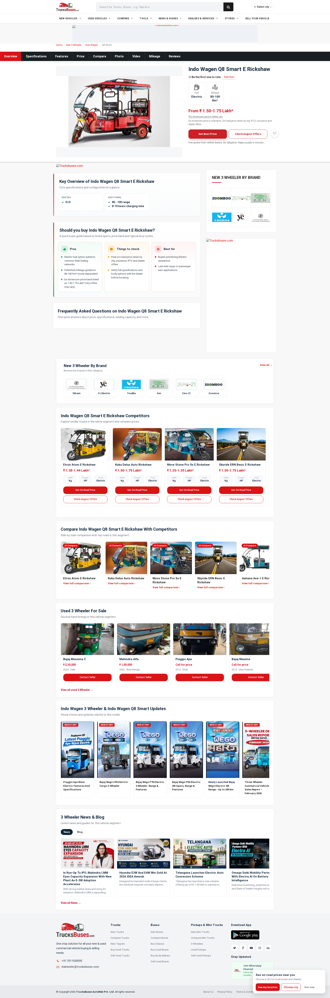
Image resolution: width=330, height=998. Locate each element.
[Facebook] (242, 947)
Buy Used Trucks (120, 949)
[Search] (228, 6)
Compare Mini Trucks (203, 937)
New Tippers (118, 943)
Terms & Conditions (247, 991)
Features (61, 56)
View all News (71, 902)
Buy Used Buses (160, 949)
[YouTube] (251, 947)
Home (59, 45)
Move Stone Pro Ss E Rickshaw (188, 464)
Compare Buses (159, 937)
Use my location (267, 987)
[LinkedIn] (268, 947)
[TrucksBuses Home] (75, 930)
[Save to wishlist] (274, 133)
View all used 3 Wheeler (77, 689)
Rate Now (229, 77)
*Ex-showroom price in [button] (205, 116)
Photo (119, 56)
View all (266, 365)
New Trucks (117, 932)
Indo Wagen (91, 45)
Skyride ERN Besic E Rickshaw (239, 464)
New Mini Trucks (200, 932)
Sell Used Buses (160, 961)
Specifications (36, 56)
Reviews (174, 56)
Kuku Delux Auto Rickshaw (133, 464)
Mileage (154, 56)
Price (80, 56)
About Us (208, 991)
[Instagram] (259, 947)
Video (136, 56)
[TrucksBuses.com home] (67, 7)
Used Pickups (198, 949)
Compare (99, 56)
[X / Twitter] (234, 947)
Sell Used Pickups (201, 955)
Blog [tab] (80, 832)
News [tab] (67, 832)
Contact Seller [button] (87, 677)
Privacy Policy (224, 991)
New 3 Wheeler (73, 45)
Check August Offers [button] (248, 134)
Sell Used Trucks (120, 955)
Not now (309, 987)
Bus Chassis (157, 943)
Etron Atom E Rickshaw (79, 464)
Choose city (291, 987)
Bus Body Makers (160, 955)
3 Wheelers (197, 943)
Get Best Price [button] (207, 134)
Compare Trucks (120, 937)
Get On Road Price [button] (85, 490)
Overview (10, 56)
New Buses (157, 932)
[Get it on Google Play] (245, 935)
